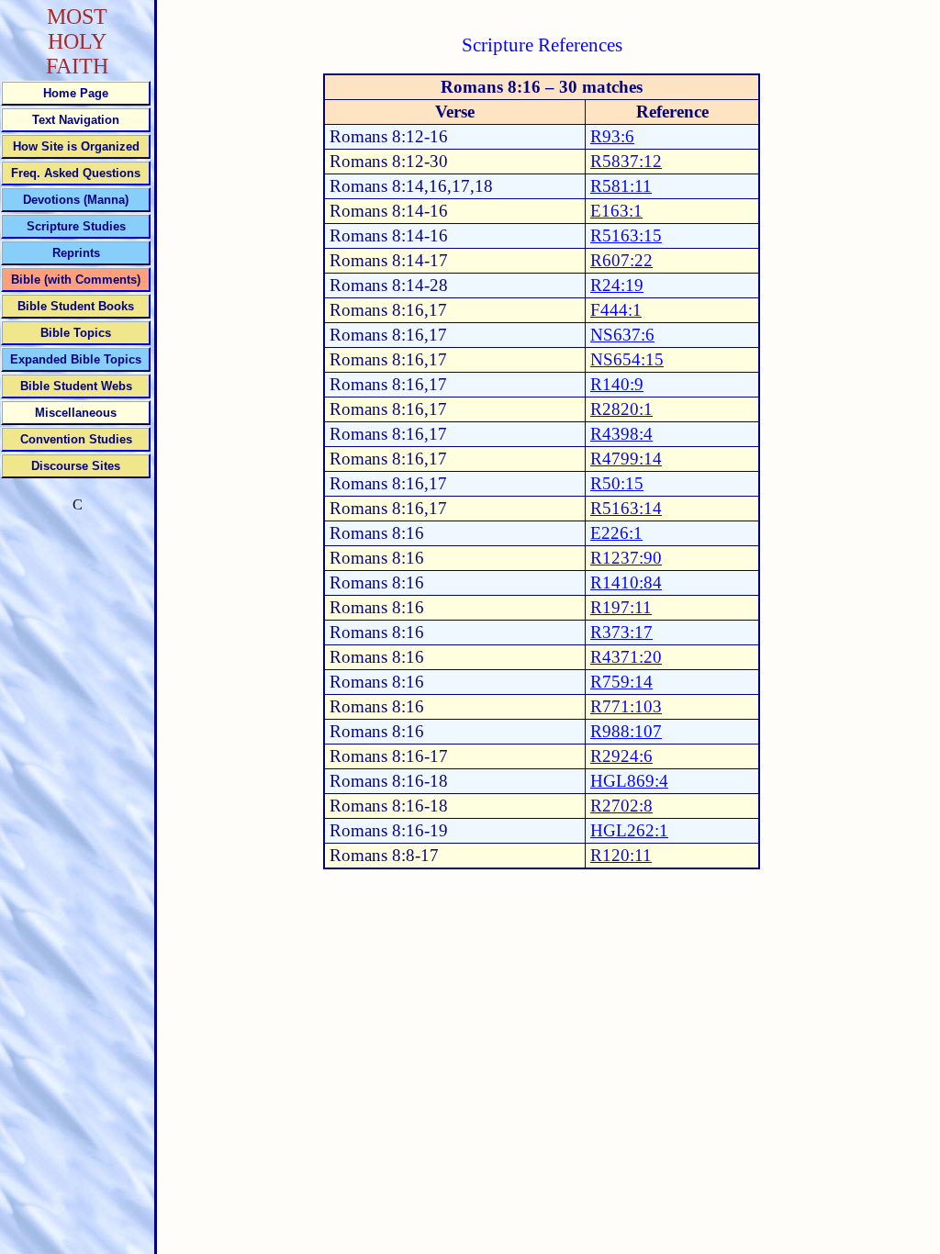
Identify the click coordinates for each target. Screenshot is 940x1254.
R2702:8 (621, 805)
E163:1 (616, 210)
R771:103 (626, 706)
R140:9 (616, 384)
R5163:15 (626, 235)
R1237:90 (626, 557)
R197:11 (621, 607)
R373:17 (621, 632)
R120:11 (621, 855)
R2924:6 (621, 756)
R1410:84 (626, 582)
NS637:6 (622, 334)
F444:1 (616, 309)
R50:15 (616, 483)
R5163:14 (626, 508)
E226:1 (616, 533)
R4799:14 (626, 458)
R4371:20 (626, 656)
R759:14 (621, 681)
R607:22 (621, 260)
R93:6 (612, 136)
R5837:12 (626, 161)
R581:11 (621, 186)
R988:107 (626, 731)
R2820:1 (621, 409)
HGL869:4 (629, 780)
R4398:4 (621, 433)
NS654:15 (627, 359)
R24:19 (616, 285)
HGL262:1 (629, 830)
